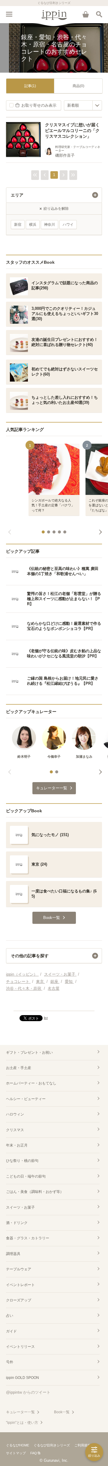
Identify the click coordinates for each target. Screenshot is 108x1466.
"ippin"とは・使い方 (22, 1422)
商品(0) (78, 86)
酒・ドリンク (17, 1223)
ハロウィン (15, 1114)
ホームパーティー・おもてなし (31, 1083)
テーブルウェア (18, 1269)
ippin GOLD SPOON (22, 1378)
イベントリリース (20, 1347)
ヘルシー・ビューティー (26, 1099)
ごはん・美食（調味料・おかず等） (35, 1192)
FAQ (33, 1453)
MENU (9, 14)
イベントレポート (20, 1285)
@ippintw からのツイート (28, 1392)
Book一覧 (62, 1412)
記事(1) (30, 86)
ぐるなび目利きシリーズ (52, 1445)
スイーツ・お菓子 (20, 1207)
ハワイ (68, 224)
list (46, 1018)
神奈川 (49, 224)
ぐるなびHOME (17, 1445)
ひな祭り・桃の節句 (22, 1161)
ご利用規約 (82, 1445)
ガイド (11, 1331)
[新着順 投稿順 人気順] (83, 105)
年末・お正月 (17, 1145)
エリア (17, 195)
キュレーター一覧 (20, 1412)
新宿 (17, 224)
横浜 (32, 224)
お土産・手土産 (18, 1068)
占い (9, 1315)
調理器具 (13, 1254)
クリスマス (15, 1130)
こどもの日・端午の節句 (26, 1176)
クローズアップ (18, 1300)
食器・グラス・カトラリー (27, 1238)
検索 (99, 14)
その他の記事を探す (30, 955)
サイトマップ (16, 1453)
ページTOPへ (54, 1004)
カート (86, 14)
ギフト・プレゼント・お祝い (29, 1052)
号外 (9, 1362)
